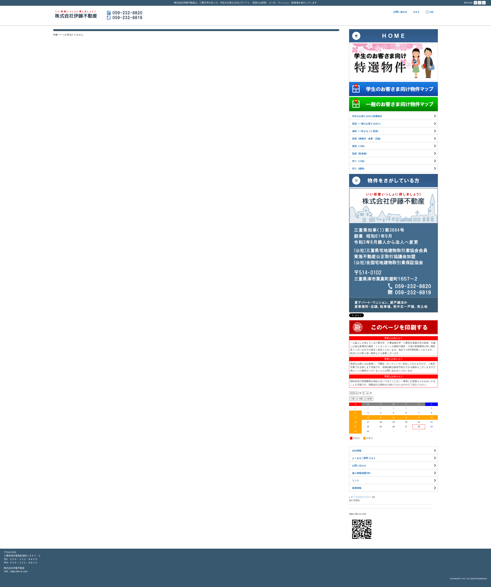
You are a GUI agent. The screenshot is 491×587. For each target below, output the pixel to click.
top (431, 12)
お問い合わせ (400, 12)
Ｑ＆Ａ (416, 12)
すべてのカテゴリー (361, 497)
